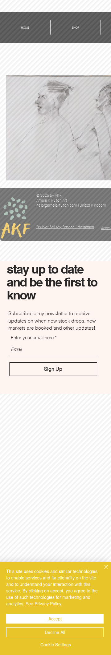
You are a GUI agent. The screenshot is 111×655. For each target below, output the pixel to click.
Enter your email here (32, 337)
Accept (55, 619)
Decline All (55, 632)
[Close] (102, 570)
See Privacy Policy (43, 603)
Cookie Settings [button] (55, 644)
